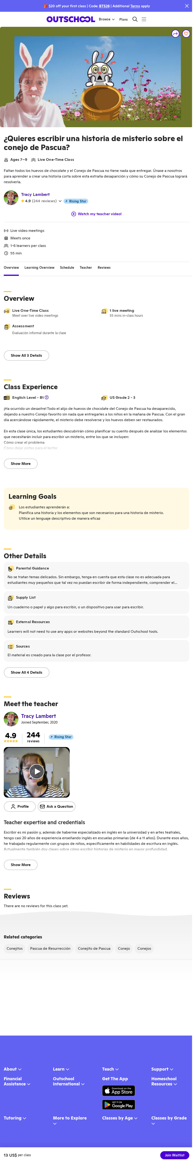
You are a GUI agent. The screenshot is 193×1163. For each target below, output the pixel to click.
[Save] (186, 34)
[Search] (135, 19)
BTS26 (104, 6)
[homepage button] (71, 19)
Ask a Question (60, 806)
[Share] (176, 34)
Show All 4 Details (26, 672)
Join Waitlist (175, 1155)
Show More (21, 463)
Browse (104, 19)
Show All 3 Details (26, 355)
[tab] (11, 267)
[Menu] (143, 19)
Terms (135, 6)
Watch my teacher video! (100, 214)
